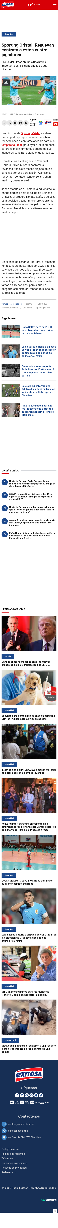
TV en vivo (7, 1158)
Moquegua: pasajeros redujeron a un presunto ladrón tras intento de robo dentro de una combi (29, 1048)
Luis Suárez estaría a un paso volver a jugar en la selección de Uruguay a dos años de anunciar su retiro (39, 351)
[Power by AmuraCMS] (48, 1200)
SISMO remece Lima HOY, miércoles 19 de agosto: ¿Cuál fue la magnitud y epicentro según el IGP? (30, 496)
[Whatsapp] (4, 123)
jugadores (27, 308)
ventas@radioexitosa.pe (21, 1124)
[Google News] (36, 1095)
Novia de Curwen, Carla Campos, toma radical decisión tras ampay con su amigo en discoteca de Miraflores (32, 483)
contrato (30, 304)
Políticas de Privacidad (14, 1167)
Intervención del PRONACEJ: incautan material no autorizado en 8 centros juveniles (29, 771)
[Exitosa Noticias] (8, 5)
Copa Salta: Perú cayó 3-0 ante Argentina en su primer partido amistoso (38, 330)
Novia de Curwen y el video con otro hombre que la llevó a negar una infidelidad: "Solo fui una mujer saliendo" (31, 509)
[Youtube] (27, 1095)
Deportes (9, 34)
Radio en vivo (9, 1172)
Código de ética (10, 1149)
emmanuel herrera (10, 308)
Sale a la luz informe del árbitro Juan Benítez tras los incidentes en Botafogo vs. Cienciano (38, 391)
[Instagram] (31, 1095)
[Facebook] (15, 123)
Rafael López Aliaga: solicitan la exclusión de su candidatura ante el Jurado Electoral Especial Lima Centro (32, 535)
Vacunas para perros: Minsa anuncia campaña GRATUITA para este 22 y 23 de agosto (28, 717)
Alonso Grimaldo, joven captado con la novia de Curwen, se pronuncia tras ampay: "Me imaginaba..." (32, 522)
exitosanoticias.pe (18, 1130)
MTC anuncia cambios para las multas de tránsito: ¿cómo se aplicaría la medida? (25, 993)
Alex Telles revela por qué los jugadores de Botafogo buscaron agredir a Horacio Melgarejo (38, 410)
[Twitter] (9, 123)
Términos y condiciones (14, 1163)
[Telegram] (26, 123)
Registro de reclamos (13, 1153)
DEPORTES (42, 304)
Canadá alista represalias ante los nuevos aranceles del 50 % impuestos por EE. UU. (26, 663)
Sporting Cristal (30, 133)
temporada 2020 (12, 144)
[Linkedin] (20, 123)
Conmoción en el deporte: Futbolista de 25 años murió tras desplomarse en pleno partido (38, 371)
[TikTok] (41, 1095)
